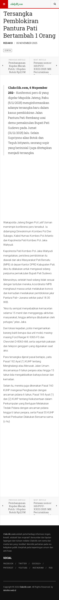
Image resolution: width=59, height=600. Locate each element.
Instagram (38, 568)
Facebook (8, 563)
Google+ (36, 563)
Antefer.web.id (9, 590)
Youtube (23, 568)
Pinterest (8, 568)
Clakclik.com (25, 587)
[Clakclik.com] (16, 4)
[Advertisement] (29, 189)
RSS (50, 568)
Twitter (23, 563)
